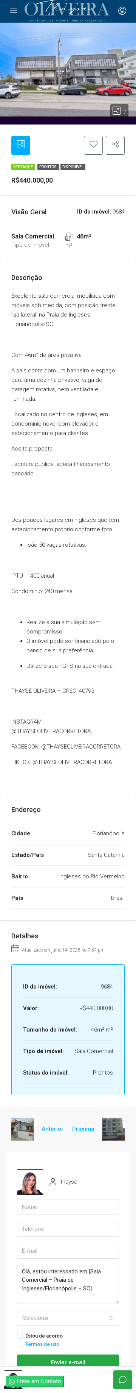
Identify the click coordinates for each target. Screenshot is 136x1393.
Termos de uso (42, 1344)
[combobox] (68, 1318)
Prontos (48, 167)
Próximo (83, 1128)
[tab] (20, 145)
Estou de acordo (44, 1340)
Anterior (52, 1128)
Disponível (72, 167)
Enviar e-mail (68, 1362)
